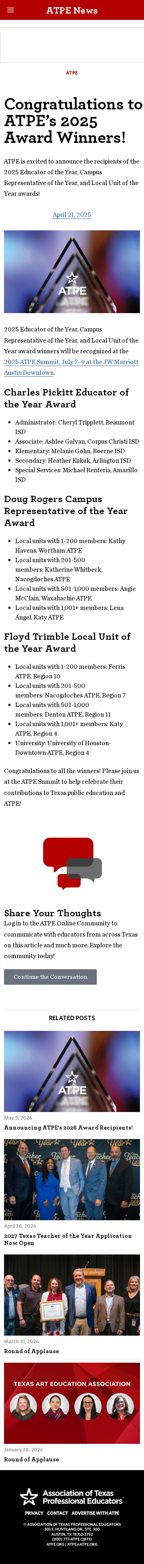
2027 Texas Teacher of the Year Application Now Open (68, 1239)
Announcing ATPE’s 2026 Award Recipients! (68, 1127)
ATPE (72, 73)
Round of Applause (31, 1351)
